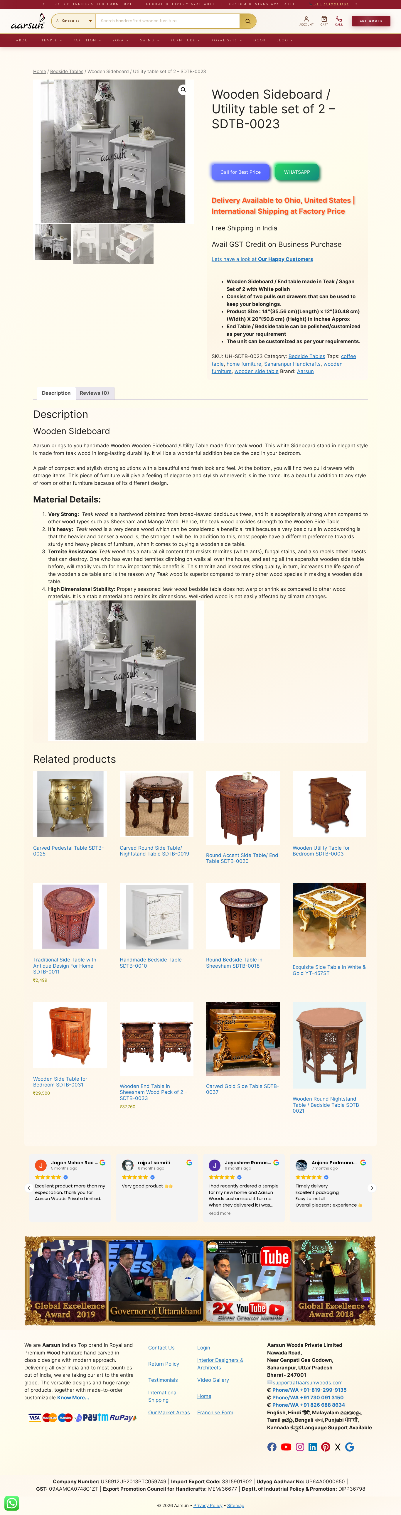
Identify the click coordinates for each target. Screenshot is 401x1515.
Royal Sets (227, 40)
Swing (150, 40)
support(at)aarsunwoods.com (308, 1383)
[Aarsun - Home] (28, 21)
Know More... (73, 1398)
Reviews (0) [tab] (94, 393)
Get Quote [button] (371, 21)
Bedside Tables (66, 71)
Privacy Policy (208, 1505)
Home (39, 71)
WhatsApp (297, 172)
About (23, 40)
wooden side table (257, 371)
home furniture (244, 364)
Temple (52, 40)
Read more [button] (220, 1213)
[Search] (248, 21)
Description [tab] (56, 393)
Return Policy (163, 1364)
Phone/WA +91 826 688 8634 (308, 1405)
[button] (183, 90)
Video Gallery (213, 1380)
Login (203, 1348)
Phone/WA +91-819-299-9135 (309, 1390)
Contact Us (161, 1348)
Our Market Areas (169, 1413)
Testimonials (163, 1380)
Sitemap (235, 1505)
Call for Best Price (240, 172)
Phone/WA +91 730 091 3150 (308, 1398)
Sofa (120, 40)
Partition (87, 40)
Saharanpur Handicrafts (292, 364)
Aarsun (305, 371)
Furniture (186, 40)
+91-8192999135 (330, 4)
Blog (285, 40)
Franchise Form (215, 1413)
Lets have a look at (262, 259)
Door (259, 40)
